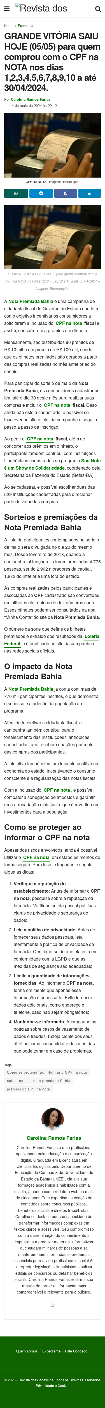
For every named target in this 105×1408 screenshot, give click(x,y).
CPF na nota (69, 323)
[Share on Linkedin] (89, 193)
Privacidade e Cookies (53, 1385)
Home (8, 25)
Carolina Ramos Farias (30, 99)
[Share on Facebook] (65, 193)
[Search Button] (98, 8)
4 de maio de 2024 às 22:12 (34, 105)
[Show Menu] (7, 8)
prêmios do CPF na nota (28, 1089)
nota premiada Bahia (52, 1080)
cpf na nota (17, 1080)
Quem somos (27, 1351)
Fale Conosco (76, 1351)
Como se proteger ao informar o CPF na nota (47, 1072)
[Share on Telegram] (41, 193)
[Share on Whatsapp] (16, 193)
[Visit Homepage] (52, 8)
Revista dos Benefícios (35, 1379)
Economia (25, 25)
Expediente (51, 1351)
